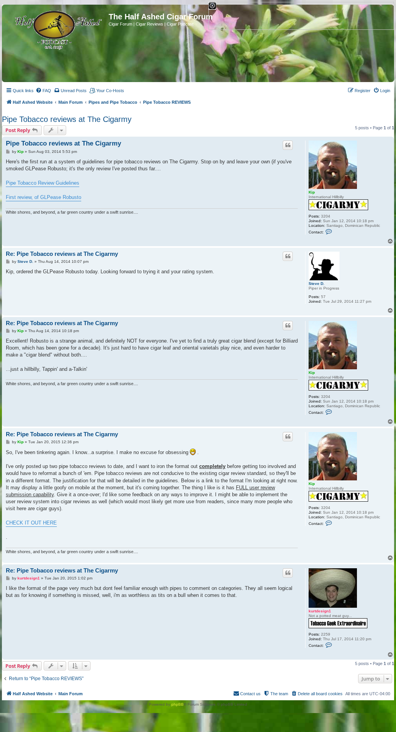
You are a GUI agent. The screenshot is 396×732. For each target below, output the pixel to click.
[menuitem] (43, 90)
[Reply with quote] (288, 145)
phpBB (177, 704)
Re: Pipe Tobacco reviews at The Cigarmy (62, 253)
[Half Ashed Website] (56, 29)
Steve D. (316, 283)
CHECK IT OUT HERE (31, 523)
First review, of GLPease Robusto (43, 197)
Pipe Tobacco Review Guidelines (42, 183)
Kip (312, 192)
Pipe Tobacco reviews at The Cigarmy (66, 119)
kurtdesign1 (320, 611)
